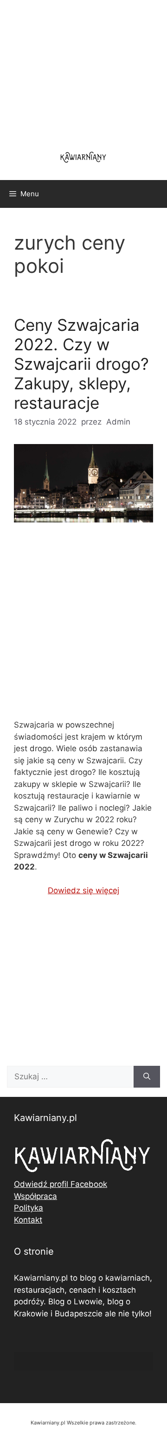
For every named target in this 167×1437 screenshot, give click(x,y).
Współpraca (35, 1196)
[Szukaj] (147, 1077)
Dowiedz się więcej (83, 890)
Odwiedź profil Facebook (60, 1184)
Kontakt (28, 1219)
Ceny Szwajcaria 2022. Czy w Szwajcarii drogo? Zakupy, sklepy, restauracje (81, 363)
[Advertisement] (83, 628)
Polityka (28, 1207)
